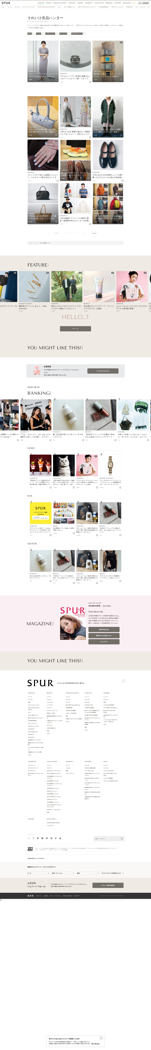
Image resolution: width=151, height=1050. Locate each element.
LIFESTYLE (71, 3)
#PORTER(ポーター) (77, 33)
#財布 (29, 33)
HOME (30, 243)
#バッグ (38, 33)
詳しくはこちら (96, 1043)
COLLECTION (99, 3)
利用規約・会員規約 (67, 896)
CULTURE (80, 3)
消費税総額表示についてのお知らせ (35, 858)
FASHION (41, 3)
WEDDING (109, 3)
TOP (3, 7)
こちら (66, 850)
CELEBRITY (89, 3)
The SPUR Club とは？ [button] (102, 371)
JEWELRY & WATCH (59, 3)
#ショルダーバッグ (50, 33)
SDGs (134, 3)
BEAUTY (48, 3)
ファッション (36, 243)
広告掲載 (46, 896)
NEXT (94, 233)
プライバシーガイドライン (55, 896)
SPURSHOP (77, 896)
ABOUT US (39, 896)
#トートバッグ (63, 33)
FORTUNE (117, 3)
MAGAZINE (127, 3)
